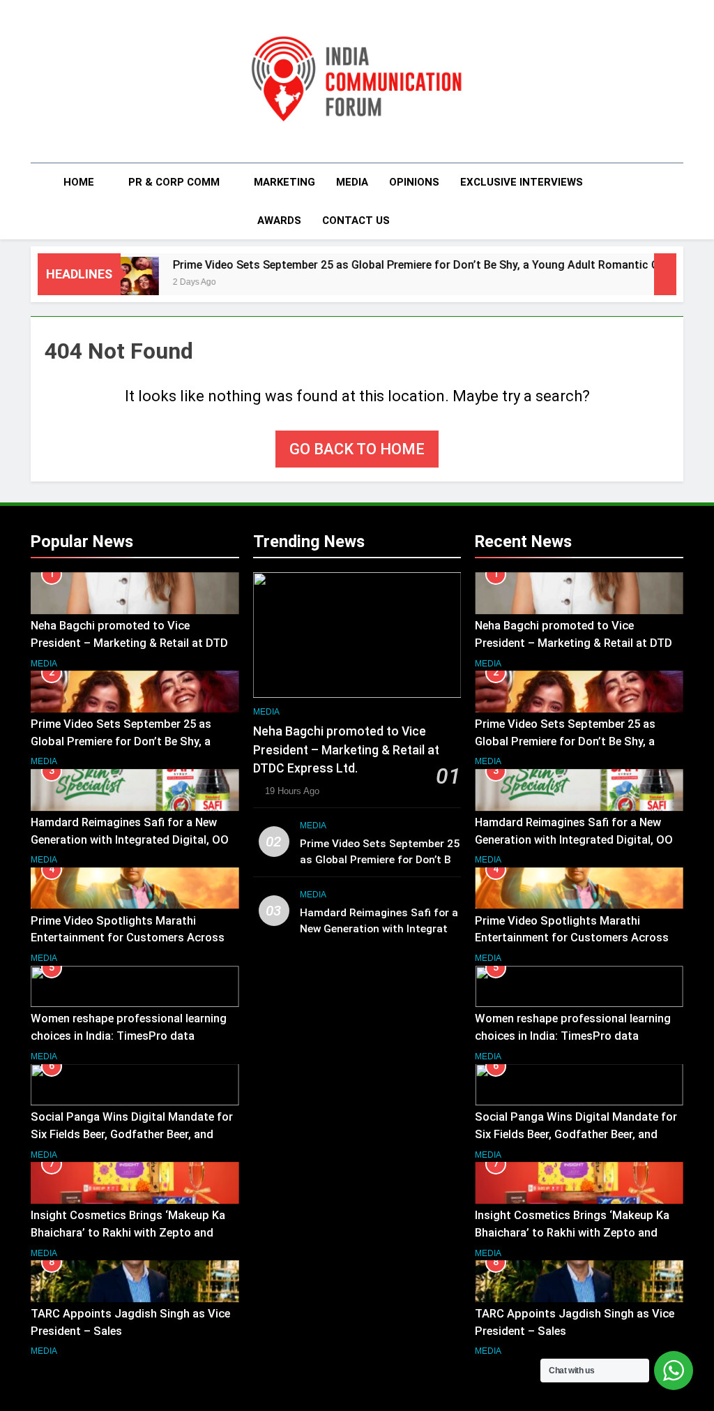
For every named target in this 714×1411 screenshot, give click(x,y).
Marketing (284, 182)
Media (352, 182)
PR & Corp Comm (174, 182)
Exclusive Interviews (521, 182)
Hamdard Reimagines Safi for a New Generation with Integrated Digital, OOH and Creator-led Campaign (133, 840)
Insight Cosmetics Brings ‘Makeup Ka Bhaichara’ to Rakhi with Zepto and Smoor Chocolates (128, 1233)
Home (78, 182)
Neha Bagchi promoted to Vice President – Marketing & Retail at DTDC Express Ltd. (133, 643)
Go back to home (357, 449)
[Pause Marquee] (665, 274)
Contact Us (356, 220)
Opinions (414, 182)
